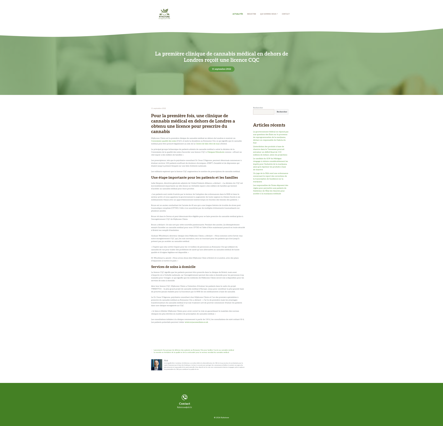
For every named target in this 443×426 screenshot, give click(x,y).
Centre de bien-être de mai (207, 144)
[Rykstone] (164, 14)
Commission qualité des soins (163, 141)
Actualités (238, 14)
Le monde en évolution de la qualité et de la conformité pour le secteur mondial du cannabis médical (191, 352)
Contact (286, 14)
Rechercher (258, 108)
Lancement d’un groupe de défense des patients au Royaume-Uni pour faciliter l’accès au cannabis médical (194, 350)
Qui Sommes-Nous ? (269, 14)
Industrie (251, 14)
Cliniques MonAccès (215, 152)
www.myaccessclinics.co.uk (196, 322)
